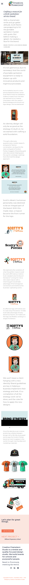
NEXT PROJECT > (10, 536)
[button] (2, 3)
